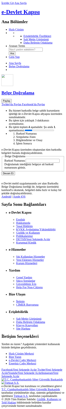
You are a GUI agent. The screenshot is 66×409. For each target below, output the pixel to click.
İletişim (20, 301)
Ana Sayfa (20, 3)
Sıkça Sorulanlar (25, 280)
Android (6, 196)
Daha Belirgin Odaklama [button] (30, 322)
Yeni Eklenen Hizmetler (30, 259)
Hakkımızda (23, 222)
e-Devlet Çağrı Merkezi (22, 360)
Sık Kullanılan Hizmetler (30, 256)
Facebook (19, 369)
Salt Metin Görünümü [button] (28, 318)
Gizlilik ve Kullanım (28, 232)
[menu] (37, 37)
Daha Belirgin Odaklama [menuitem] (37, 42)
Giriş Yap (14, 56)
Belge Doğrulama (19, 66)
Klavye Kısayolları (27, 325)
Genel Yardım (24, 277)
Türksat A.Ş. (21, 395)
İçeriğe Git (7, 3)
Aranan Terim (17, 45)
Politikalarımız (24, 236)
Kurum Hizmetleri (26, 263)
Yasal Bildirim (24, 226)
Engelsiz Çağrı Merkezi (22, 363)
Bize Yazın (15, 356)
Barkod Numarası (14, 160)
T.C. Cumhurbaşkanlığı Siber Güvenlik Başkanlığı (30, 389)
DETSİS (33, 239)
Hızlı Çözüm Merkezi (21, 353)
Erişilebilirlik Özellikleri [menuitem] (37, 36)
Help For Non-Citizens (29, 287)
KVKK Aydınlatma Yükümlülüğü (36, 229)
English (20, 219)
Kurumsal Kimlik (26, 242)
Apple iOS (19, 196)
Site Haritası (23, 328)
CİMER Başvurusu (27, 304)
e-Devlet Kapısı (20, 12)
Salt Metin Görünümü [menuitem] (36, 39)
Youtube (25, 372)
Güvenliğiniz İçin (26, 284)
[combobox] (26, 49)
